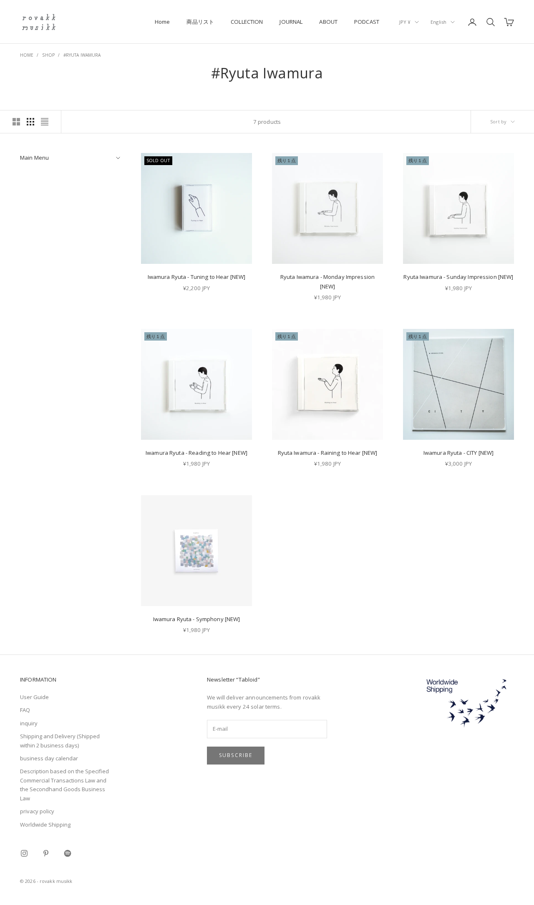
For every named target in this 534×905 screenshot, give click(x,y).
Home (162, 21)
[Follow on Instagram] (24, 853)
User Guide (34, 697)
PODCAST (366, 21)
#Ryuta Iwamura (82, 55)
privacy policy (37, 811)
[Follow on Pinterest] (46, 853)
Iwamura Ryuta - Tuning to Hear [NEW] (197, 277)
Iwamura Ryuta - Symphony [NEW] (196, 619)
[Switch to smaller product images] (30, 121)
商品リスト (200, 21)
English (438, 22)
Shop (48, 55)
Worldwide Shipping (45, 824)
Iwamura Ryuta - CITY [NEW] (458, 452)
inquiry (29, 723)
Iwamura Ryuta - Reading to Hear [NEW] (196, 452)
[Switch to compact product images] (44, 121)
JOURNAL (291, 21)
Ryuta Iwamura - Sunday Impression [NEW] (458, 277)
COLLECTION (247, 21)
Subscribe (235, 755)
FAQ (25, 710)
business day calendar (49, 758)
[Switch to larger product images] (16, 121)
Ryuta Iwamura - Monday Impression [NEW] (327, 281)
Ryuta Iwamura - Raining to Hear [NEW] (328, 452)
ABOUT (328, 21)
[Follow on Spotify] (67, 853)
